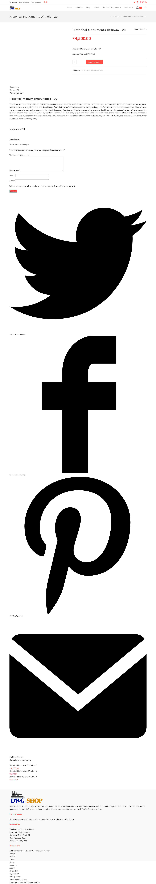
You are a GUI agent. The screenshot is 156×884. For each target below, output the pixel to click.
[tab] (78, 87)
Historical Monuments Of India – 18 (23, 771)
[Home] (111, 16)
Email (12, 181)
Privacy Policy (51, 819)
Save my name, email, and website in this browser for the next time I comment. (43, 186)
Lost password (36, 2)
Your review (14, 170)
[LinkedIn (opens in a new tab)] (145, 2)
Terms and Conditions (65, 819)
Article (24, 819)
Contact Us (31, 819)
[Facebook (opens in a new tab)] (137, 2)
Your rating (14, 155)
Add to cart (94, 62)
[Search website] (145, 7)
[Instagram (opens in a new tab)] (143, 2)
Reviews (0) (14, 90)
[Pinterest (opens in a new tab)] (140, 2)
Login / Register (24, 2)
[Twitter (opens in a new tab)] (134, 2)
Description (14, 87)
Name (12, 176)
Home (12, 819)
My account (13, 2)
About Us (18, 819)
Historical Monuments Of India (92, 70)
